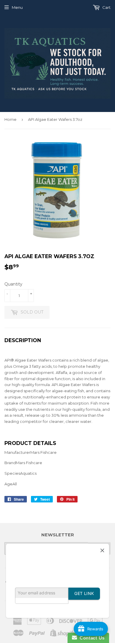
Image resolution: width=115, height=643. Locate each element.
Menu (17, 7)
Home (10, 119)
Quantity (13, 284)
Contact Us (91, 637)
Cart (106, 7)
